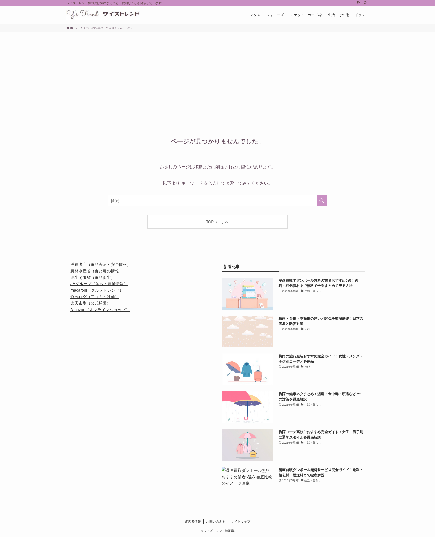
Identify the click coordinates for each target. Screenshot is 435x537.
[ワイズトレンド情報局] (103, 15)
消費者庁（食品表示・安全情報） (100, 264)
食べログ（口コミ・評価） (94, 296)
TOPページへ (217, 221)
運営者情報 (193, 521)
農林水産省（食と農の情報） (96, 271)
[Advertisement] (217, 70)
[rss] (358, 3)
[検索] (365, 3)
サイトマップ (240, 521)
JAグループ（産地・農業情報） (99, 283)
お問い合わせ (216, 521)
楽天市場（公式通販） (90, 303)
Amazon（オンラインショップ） (100, 309)
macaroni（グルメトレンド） (96, 290)
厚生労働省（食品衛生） (92, 277)
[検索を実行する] (322, 200)
